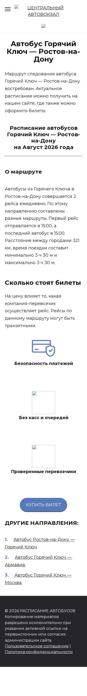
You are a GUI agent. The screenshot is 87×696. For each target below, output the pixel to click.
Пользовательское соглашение (37, 646)
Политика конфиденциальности (39, 651)
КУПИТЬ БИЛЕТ (43, 504)
